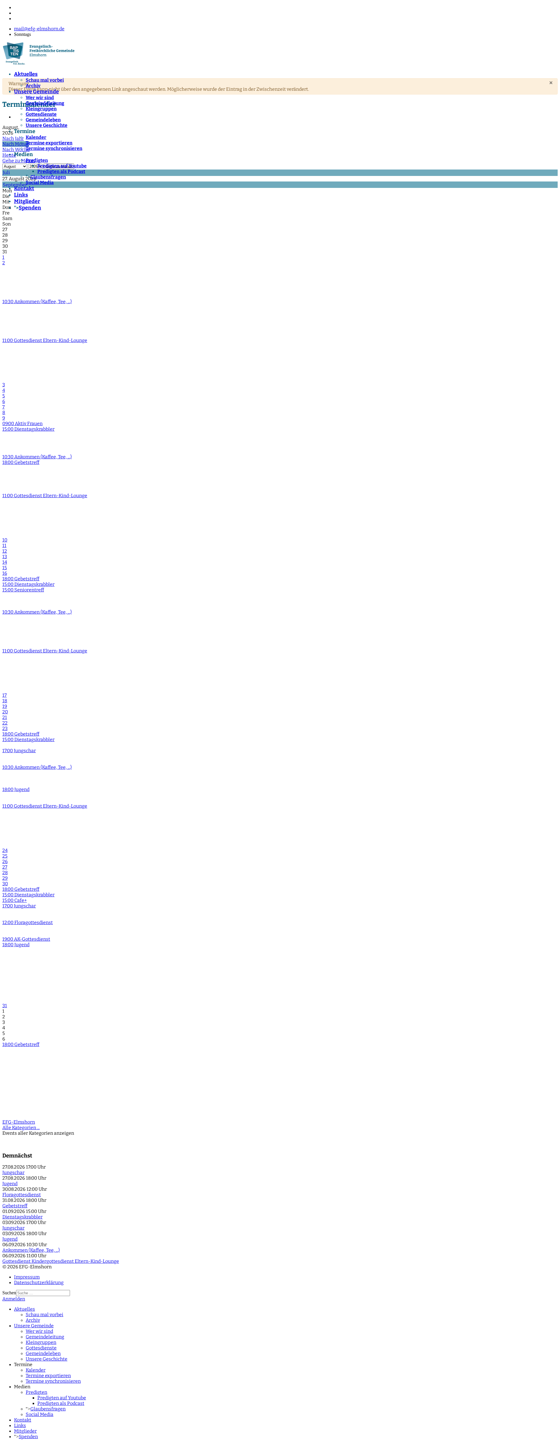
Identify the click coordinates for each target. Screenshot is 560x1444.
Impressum (27, 1277)
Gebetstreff (14, 1206)
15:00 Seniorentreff (23, 590)
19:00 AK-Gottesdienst (26, 939)
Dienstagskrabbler (22, 1217)
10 (4, 540)
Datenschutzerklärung (39, 1282)
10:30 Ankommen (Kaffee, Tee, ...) (37, 301)
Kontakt (24, 188)
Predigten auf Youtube (62, 166)
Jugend (10, 1183)
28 (5, 872)
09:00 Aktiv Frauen (22, 423)
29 (5, 878)
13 (4, 556)
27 (4, 867)
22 (5, 723)
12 (4, 551)
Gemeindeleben (43, 120)
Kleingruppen (41, 108)
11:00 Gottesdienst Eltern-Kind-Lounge (44, 340)
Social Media (40, 182)
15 (4, 567)
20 (5, 712)
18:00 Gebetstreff (20, 462)
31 (4, 1005)
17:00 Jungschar (19, 750)
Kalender (36, 137)
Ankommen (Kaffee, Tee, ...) (31, 1250)
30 (5, 883)
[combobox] (43, 1293)
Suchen (9, 1292)
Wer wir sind (40, 97)
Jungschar (13, 1172)
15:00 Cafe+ (14, 900)
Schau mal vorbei (45, 80)
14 (4, 562)
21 (4, 717)
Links (21, 195)
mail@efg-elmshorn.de (39, 29)
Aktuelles (26, 74)
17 (4, 695)
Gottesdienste (41, 114)
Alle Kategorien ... (21, 1127)
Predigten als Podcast (61, 171)
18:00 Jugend (15, 789)
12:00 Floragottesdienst (27, 922)
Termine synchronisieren (54, 148)
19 (4, 706)
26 (5, 861)
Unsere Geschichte (46, 125)
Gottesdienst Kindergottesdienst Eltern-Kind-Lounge (60, 1261)
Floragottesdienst (21, 1194)
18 (4, 700)
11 (4, 545)
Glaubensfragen (48, 177)
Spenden (30, 208)
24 (5, 850)
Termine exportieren (49, 143)
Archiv (33, 85)
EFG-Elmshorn (18, 1122)
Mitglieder (27, 201)
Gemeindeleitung (45, 103)
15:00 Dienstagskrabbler (28, 429)
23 (5, 728)
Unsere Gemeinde (36, 91)
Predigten (37, 160)
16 (4, 573)
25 (5, 856)
